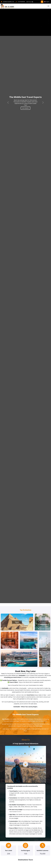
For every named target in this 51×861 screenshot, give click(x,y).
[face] (26, 1)
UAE (19, 658)
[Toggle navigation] (48, 6)
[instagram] (31, 1)
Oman (29, 640)
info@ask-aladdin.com (8, 1)
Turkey (44, 649)
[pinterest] (29, 1)
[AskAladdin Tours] (7, 6)
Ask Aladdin (25, 108)
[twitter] (28, 1)
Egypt (17, 622)
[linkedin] (30, 1)
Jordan (9, 640)
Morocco (42, 622)
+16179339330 (21, 1)
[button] (8, 102)
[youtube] (33, 1)
